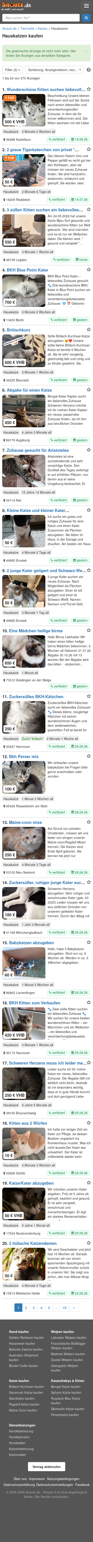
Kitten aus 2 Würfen (28, 1123)
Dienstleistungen (22, 1425)
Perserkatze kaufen (65, 1414)
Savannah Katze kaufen (26, 1392)
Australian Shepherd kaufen (23, 1357)
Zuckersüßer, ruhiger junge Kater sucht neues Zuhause (43, 885)
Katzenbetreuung (21, 1448)
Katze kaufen (19, 1380)
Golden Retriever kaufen (26, 1337)
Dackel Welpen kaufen (67, 1359)
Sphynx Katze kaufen (66, 1392)
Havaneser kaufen (22, 1343)
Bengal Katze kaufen (66, 1386)
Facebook (82, 1484)
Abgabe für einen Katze (29, 390)
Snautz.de (9, 28)
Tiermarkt (27, 28)
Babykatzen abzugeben (31, 943)
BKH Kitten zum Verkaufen (34, 1003)
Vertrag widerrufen (47, 1466)
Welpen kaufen (62, 1331)
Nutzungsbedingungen (63, 1478)
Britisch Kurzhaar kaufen (26, 1386)
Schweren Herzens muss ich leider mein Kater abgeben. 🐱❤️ (44, 1065)
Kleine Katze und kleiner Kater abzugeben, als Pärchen (33, 512)
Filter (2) (11, 69)
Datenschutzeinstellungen (54, 1484)
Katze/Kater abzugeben (31, 1183)
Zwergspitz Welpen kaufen (64, 1367)
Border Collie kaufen (23, 1365)
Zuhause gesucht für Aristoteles (38, 450)
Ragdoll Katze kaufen (24, 1404)
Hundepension (19, 1437)
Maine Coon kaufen (23, 1410)
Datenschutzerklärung (19, 1484)
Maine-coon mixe (25, 822)
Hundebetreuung (21, 1431)
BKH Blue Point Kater (27, 270)
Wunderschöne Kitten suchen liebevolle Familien (43, 91)
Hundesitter (17, 1443)
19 (64, 1307)
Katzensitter (17, 1454)
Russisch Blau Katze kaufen (65, 1400)
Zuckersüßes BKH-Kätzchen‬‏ (36, 696)
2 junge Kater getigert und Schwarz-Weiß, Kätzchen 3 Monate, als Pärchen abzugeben (44, 573)
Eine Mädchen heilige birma (36, 631)
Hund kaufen (19, 1331)
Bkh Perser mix (24, 756)
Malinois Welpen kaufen (68, 1354)
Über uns (20, 1478)
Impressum (37, 1478)
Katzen (43, 28)
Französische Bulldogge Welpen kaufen (68, 1345)
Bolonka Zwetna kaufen (26, 1349)
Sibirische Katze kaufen (67, 1408)
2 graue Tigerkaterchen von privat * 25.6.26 (38, 152)
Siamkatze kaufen (22, 1398)
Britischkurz (18, 330)
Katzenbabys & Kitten (67, 1380)
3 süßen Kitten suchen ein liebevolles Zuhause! (40, 212)
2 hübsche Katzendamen (33, 1243)
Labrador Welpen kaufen (68, 1337)
